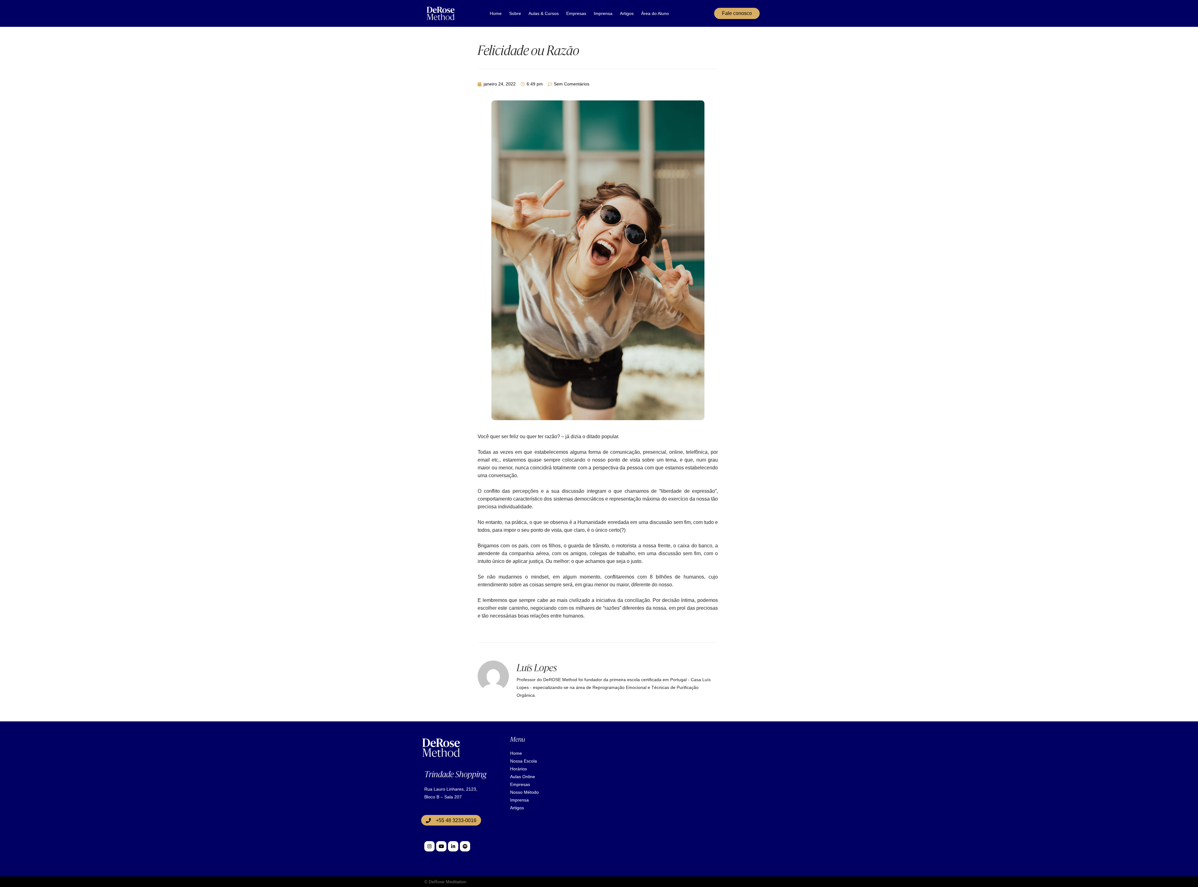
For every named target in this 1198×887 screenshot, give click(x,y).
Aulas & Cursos (543, 13)
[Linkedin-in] (453, 846)
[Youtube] (441, 846)
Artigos (627, 13)
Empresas (576, 13)
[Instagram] (429, 846)
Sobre (515, 13)
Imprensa (603, 13)
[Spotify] (465, 846)
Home (496, 13)
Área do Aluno (655, 13)
